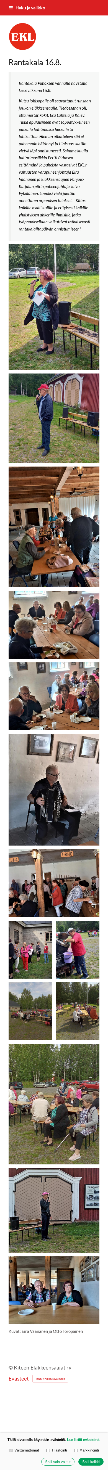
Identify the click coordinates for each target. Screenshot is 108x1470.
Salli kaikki (91, 1462)
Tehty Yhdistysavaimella (50, 1378)
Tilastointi (59, 1450)
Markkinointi (89, 1450)
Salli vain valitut (58, 1462)
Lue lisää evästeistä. (84, 1440)
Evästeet (19, 1378)
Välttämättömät (26, 1450)
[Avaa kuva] (54, 307)
